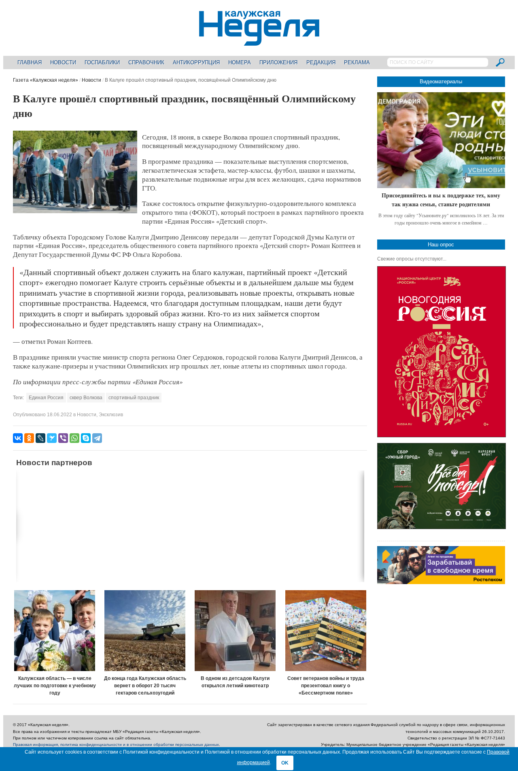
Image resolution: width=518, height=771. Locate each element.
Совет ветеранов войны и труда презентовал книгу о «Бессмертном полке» (325, 686)
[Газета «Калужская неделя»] (259, 41)
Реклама (357, 62)
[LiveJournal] (40, 438)
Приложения (278, 62)
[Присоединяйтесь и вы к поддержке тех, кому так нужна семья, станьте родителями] (441, 140)
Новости (63, 62)
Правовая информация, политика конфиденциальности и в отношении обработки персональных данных (116, 744)
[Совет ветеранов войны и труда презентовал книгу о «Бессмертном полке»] (325, 630)
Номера (239, 62)
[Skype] (86, 438)
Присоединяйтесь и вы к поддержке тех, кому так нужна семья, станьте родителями (441, 199)
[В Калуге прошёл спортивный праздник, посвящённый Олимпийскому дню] (75, 211)
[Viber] (63, 438)
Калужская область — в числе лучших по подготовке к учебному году (55, 686)
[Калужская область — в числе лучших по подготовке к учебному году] (54, 630)
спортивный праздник (133, 397)
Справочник (146, 62)
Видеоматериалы (441, 81)
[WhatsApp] (74, 438)
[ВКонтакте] (18, 438)
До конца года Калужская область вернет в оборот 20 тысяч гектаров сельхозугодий (145, 686)
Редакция (320, 62)
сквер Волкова (86, 397)
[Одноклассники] (29, 438)
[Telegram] (97, 438)
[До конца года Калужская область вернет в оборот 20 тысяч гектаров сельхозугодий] (145, 630)
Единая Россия (46, 397)
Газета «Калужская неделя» (45, 80)
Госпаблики (102, 62)
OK (285, 763)
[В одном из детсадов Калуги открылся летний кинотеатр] (235, 630)
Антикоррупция (196, 62)
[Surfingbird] (52, 438)
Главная (29, 62)
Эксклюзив (111, 414)
